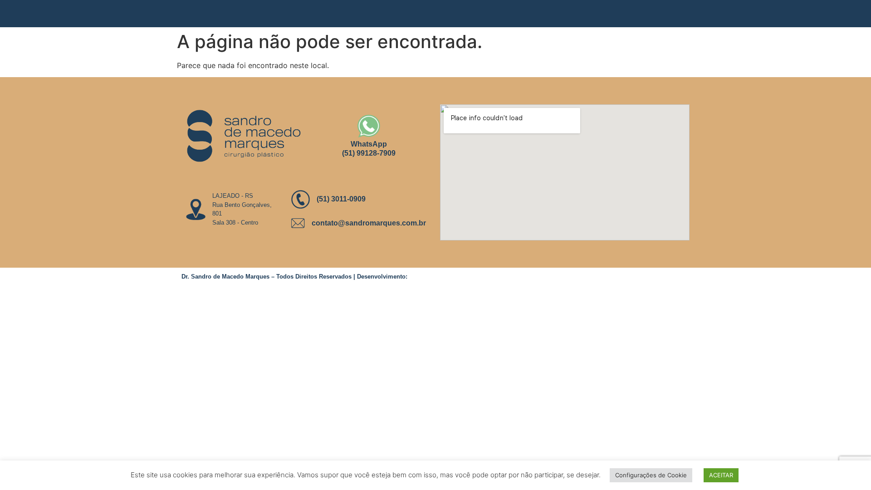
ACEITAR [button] (721, 475)
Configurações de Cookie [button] (651, 475)
